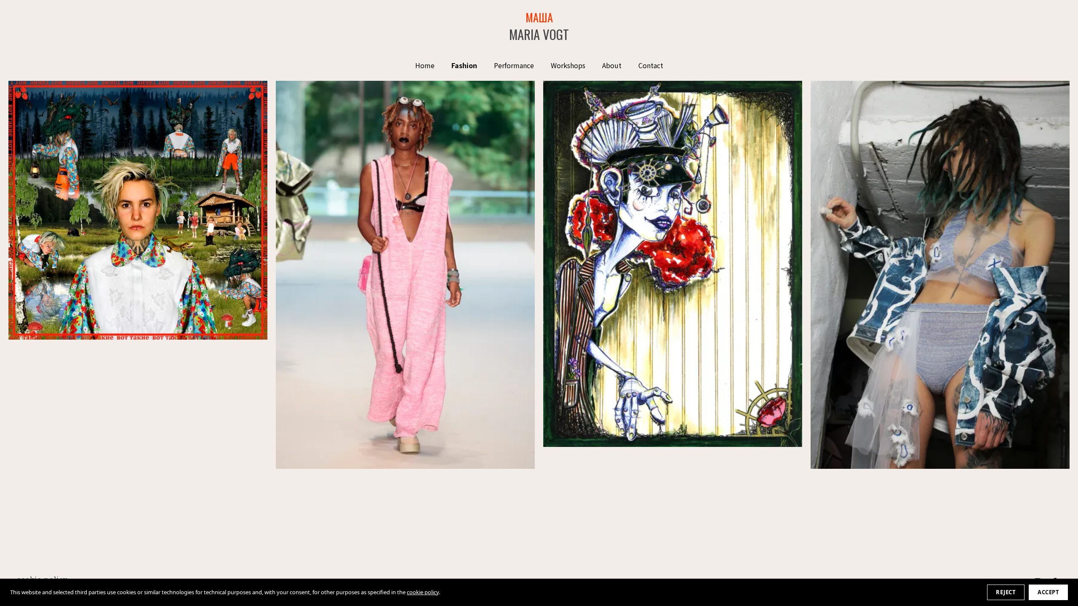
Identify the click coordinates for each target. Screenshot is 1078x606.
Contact (650, 65)
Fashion (464, 65)
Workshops (568, 65)
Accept (1048, 592)
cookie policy (423, 592)
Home (425, 65)
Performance (514, 65)
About (612, 65)
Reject (1006, 592)
